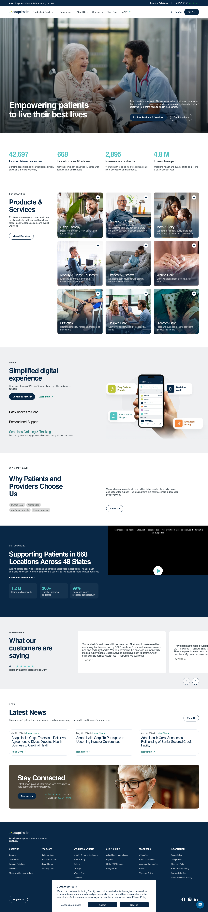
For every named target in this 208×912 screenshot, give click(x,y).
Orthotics (78, 877)
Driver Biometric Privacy (181, 877)
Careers (12, 854)
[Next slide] (195, 681)
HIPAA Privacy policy (180, 868)
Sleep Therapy (47, 864)
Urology (77, 868)
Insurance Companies (148, 864)
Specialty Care (47, 868)
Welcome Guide (146, 873)
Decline (134, 904)
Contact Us (14, 859)
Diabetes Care (47, 854)
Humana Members (147, 859)
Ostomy (77, 864)
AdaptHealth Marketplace (117, 854)
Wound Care (79, 873)
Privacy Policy (139, 897)
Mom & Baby (79, 859)
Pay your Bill (111, 868)
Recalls (142, 868)
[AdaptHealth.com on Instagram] (189, 899)
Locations (13, 868)
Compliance (176, 859)
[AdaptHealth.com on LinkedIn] (196, 899)
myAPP (109, 859)
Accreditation (176, 854)
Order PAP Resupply (115, 864)
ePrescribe (143, 854)
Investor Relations (159, 3)
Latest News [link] (32, 733)
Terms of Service (178, 873)
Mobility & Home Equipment (86, 854)
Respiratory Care (48, 859)
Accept (102, 904)
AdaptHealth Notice (23, 3)
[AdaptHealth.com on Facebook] (183, 899)
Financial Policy (178, 864)
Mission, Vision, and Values (21, 873)
